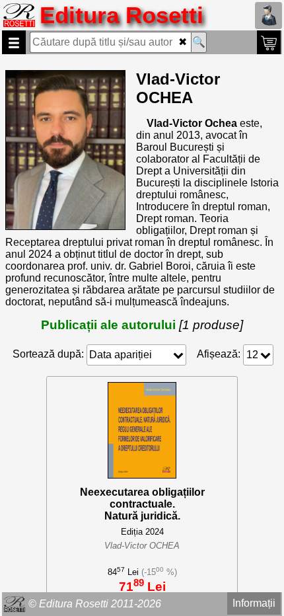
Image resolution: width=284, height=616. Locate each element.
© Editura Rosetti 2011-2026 (94, 603)
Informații (253, 603)
